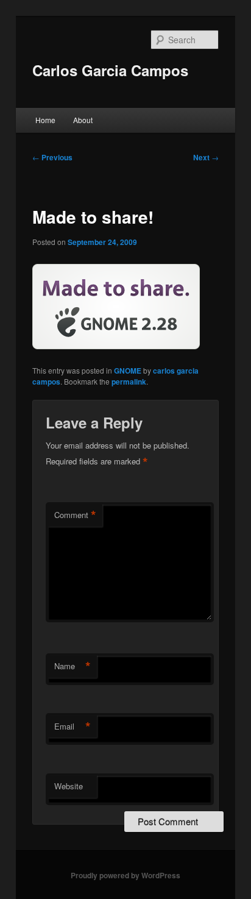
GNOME (127, 370)
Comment (75, 515)
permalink (128, 381)
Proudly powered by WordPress (125, 875)
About (83, 120)
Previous (52, 157)
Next (206, 157)
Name (72, 666)
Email (72, 726)
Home (45, 120)
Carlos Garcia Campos (110, 70)
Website (68, 786)
